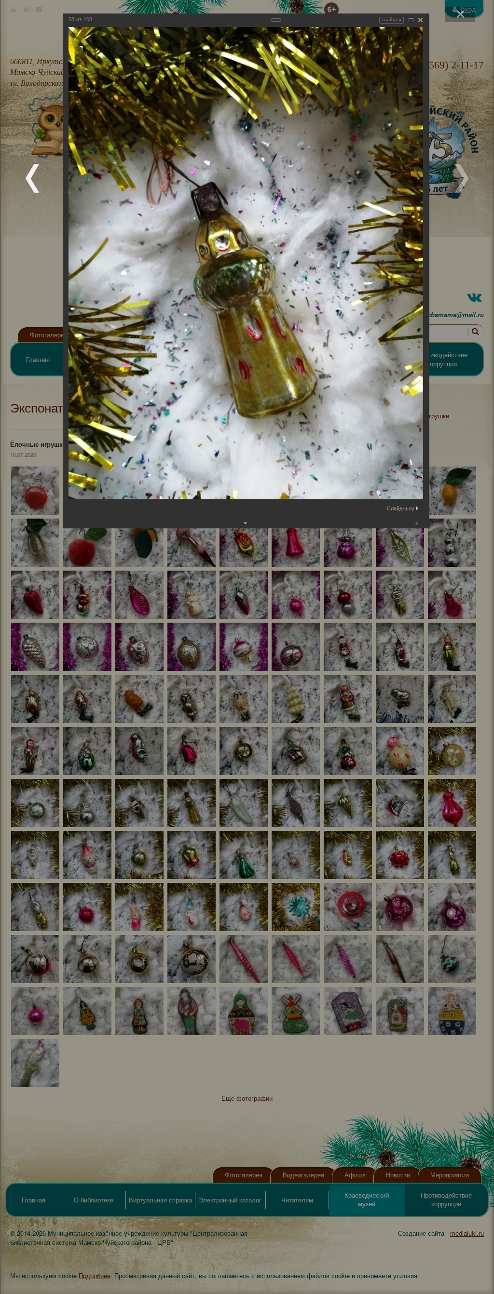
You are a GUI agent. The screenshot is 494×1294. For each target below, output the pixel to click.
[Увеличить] (411, 20)
